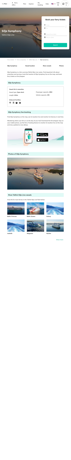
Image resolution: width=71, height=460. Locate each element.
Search (55, 45)
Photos (61, 66)
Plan (24, 4)
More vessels (47, 66)
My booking (40, 4)
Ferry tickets (10, 60)
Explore (31, 4)
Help (47, 4)
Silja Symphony (44, 60)
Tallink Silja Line (33, 60)
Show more (59, 240)
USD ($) (58, 4)
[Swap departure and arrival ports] (66, 26)
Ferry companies (21, 60)
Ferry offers (14, 4)
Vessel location (30, 66)
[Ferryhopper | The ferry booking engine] (4, 4)
